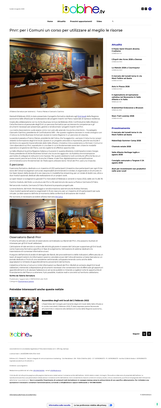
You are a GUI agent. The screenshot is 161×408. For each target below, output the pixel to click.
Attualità (61, 21)
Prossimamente (121, 128)
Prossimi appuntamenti (81, 21)
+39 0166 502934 (38, 370)
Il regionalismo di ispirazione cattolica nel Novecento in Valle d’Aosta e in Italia (126, 97)
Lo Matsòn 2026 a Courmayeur (126, 68)
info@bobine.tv (55, 370)
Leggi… (47, 313)
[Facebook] (146, 9)
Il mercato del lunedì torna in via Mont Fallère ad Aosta (127, 77)
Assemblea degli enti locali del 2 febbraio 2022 (65, 300)
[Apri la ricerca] (113, 21)
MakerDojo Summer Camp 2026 (126, 141)
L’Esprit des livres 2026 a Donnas (127, 59)
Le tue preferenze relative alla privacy (90, 405)
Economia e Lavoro (26, 281)
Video (99, 21)
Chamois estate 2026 (121, 146)
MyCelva (59, 197)
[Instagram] (142, 9)
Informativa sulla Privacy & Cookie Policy (23, 395)
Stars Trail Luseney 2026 (123, 116)
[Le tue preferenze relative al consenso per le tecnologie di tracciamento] (157, 404)
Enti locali (82, 116)
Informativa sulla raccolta (59, 405)
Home (50, 21)
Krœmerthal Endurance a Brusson (127, 108)
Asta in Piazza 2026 (121, 86)
